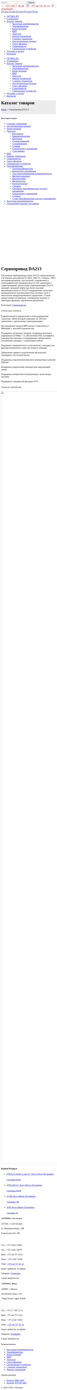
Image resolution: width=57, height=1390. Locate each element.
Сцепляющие (18, 151)
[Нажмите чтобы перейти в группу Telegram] (53, 6)
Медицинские (18, 181)
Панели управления (16, 156)
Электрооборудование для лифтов (23, 203)
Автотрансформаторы (22, 168)
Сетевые (16, 146)
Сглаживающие (19, 143)
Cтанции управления (17, 123)
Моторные (17, 138)
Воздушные (17, 133)
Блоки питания (14, 128)
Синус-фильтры (14, 161)
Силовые (16, 186)
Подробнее (48, 1174)
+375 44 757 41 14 (15, 1264)
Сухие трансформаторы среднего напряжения (34, 198)
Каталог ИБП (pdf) (15, 1380)
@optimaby (15, 1273)
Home (4, 109)
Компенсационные (21, 136)
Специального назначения (24, 148)
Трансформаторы (15, 166)
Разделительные (19, 183)
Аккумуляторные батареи (19, 126)
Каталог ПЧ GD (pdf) (17, 1383)
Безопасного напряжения (24, 171)
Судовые (16, 196)
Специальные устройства (19, 163)
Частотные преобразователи (20, 201)
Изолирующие (19, 178)
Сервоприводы (14, 158)
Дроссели (11, 131)
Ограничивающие (20, 141)
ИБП (9, 153)
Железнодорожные (21, 176)
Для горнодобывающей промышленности (32, 173)
